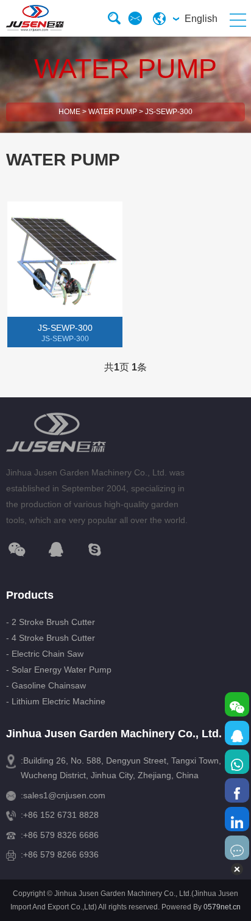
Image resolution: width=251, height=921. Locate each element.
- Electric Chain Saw (44, 654)
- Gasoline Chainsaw (46, 685)
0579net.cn (222, 907)
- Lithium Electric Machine (55, 701)
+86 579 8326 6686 (61, 835)
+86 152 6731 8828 (61, 815)
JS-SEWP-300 (169, 111)
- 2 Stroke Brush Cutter (50, 622)
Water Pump (112, 111)
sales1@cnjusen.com (64, 795)
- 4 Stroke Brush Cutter (50, 638)
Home (69, 111)
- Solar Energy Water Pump (58, 669)
